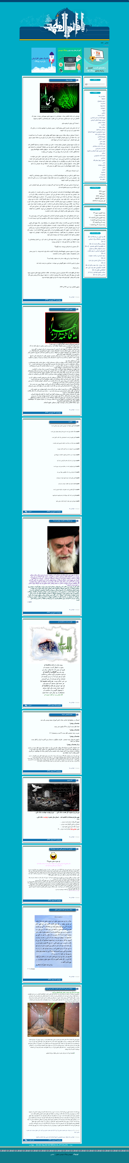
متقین (103, 113)
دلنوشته (103, 108)
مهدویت (102, 174)
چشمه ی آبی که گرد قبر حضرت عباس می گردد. (58, 989)
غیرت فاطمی (68, 309)
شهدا (103, 110)
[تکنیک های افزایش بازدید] (43, 72)
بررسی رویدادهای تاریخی (98, 120)
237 (66, 1145)
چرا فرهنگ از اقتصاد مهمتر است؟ (62, 521)
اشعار (103, 170)
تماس (106, 43)
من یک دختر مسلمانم (99, 146)
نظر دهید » (31, 1140)
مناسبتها (102, 106)
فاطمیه (70, 422)
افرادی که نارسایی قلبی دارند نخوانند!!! (61, 849)
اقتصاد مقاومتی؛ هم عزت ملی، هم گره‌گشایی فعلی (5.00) (95, 268)
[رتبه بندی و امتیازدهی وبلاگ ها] (96, 72)
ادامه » (30, 602)
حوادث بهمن (101, 122)
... (69, 1145)
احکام (103, 153)
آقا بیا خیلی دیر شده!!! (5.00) (96, 237)
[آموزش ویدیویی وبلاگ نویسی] (70, 72)
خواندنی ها (71, 297)
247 (37, 1145)
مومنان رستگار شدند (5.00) (97, 244)
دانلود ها (102, 179)
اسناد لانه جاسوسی (99, 156)
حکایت (103, 125)
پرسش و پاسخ (101, 129)
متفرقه (67, 1137)
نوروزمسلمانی (101, 137)
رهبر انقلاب (102, 144)
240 (57, 1145)
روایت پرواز (69, 80)
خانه (102, 43)
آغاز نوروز (69, 780)
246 (40, 1145)
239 (60, 1145)
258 (32, 1145)
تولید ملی (102, 141)
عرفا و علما (102, 127)
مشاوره (103, 172)
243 (49, 1145)
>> (30, 1145)
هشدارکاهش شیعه (67, 714)
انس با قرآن (101, 139)
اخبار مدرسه (101, 115)
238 (63, 1145)
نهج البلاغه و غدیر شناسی (98, 118)
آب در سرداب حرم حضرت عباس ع (66, 1130)
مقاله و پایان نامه (100, 134)
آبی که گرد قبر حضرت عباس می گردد (49, 1130)
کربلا (75, 1132)
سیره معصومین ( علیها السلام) (58, 1137)
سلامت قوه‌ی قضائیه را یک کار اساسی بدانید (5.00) (96, 273)
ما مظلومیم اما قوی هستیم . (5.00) (95, 246)
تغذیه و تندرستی (100, 148)
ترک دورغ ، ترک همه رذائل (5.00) (95, 265)
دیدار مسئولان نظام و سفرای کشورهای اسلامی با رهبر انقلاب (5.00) (96, 251)
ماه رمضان (102, 177)
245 (43, 1145)
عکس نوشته (101, 165)
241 (55, 1145)
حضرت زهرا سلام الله (99, 160)
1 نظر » (30, 511)
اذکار (104, 167)
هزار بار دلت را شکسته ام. (65, 622)
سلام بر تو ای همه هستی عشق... (63, 909)
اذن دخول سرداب (36, 1130)
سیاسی (103, 158)
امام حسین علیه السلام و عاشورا (43, 1137)
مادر (104, 163)
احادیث (103, 103)
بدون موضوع (101, 101)
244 (46, 1145)
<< (71, 1145)
